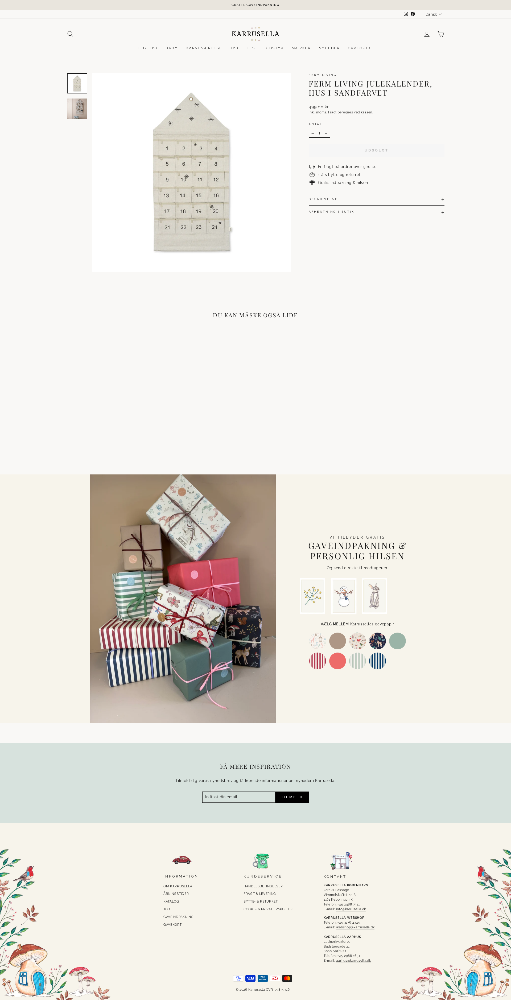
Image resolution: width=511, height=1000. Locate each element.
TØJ (234, 48)
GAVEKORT (172, 925)
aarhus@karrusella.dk (353, 960)
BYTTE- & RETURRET (261, 901)
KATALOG (171, 901)
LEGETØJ (148, 48)
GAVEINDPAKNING (178, 917)
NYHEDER (329, 48)
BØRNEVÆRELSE (204, 48)
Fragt (332, 112)
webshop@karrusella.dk (355, 927)
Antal (315, 124)
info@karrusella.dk (351, 909)
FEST (252, 48)
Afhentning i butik (331, 212)
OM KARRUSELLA (177, 886)
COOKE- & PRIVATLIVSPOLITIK (268, 909)
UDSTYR (275, 48)
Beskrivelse (323, 199)
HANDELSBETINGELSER (263, 886)
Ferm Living (323, 75)
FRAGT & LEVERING (260, 894)
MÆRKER (301, 48)
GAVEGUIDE (360, 48)
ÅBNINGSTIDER (176, 894)
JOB (166, 909)
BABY (172, 48)
